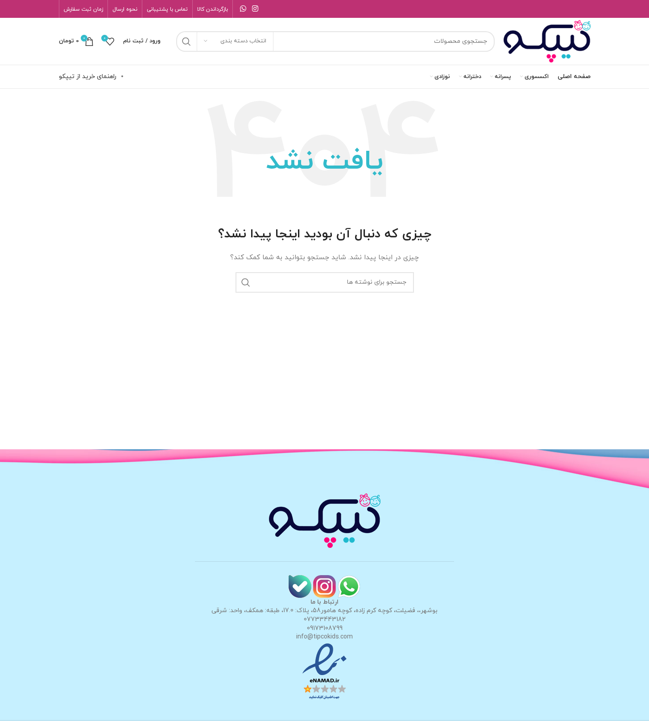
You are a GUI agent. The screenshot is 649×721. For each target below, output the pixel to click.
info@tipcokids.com (324, 637)
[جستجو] (186, 41)
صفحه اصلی (574, 76)
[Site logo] (547, 41)
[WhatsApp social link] (243, 9)
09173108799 (325, 628)
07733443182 (325, 619)
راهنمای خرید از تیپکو (87, 76)
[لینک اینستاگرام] (255, 9)
